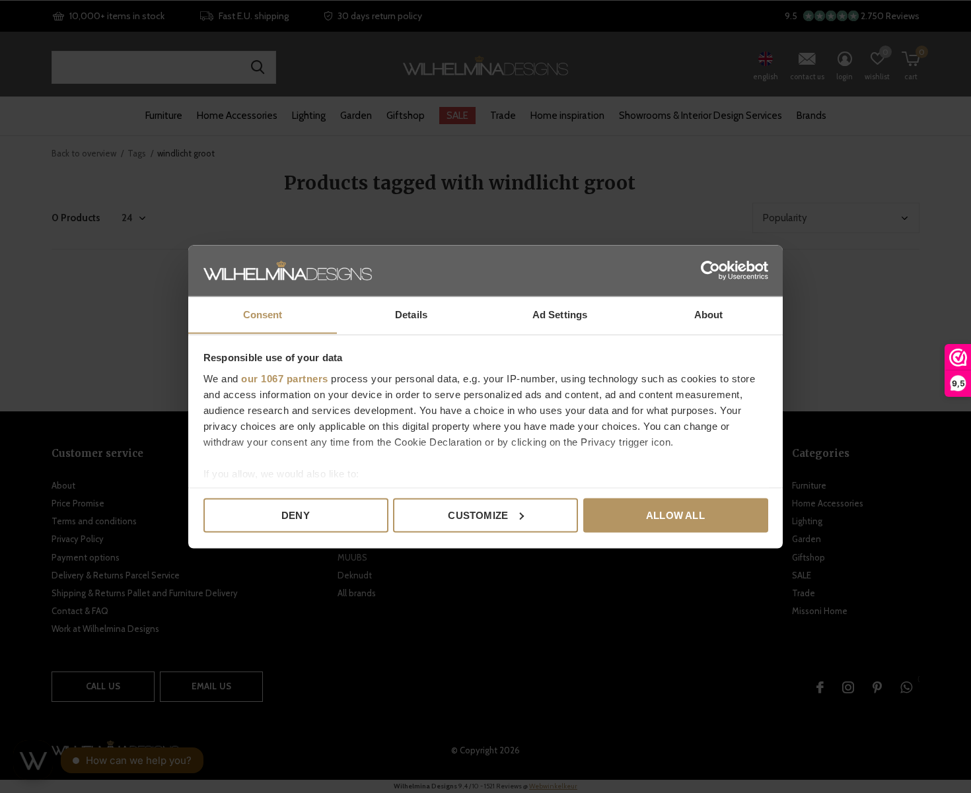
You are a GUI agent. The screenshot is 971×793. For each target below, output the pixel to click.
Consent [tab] (263, 314)
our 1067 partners (284, 378)
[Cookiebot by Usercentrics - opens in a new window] (710, 270)
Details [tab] (411, 314)
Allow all (675, 514)
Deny (295, 514)
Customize (478, 514)
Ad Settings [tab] (559, 314)
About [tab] (708, 314)
